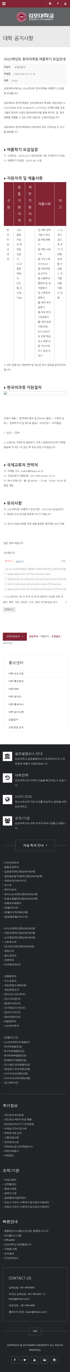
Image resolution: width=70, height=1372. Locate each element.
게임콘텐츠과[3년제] (15, 985)
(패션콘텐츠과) (12, 1016)
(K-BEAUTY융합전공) (15, 1060)
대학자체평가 (11, 1151)
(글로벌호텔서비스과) (16, 916)
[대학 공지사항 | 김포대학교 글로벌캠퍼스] (35, 16)
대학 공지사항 (16, 712)
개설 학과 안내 (34, 845)
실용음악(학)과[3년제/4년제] (19, 871)
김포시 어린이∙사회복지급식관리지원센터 (26, 1202)
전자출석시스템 (12, 1235)
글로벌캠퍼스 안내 (29, 753)
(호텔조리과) (11, 907)
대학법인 (9, 1155)
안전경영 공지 (16, 727)
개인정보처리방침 (14, 1115)
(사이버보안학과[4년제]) (17, 1078)
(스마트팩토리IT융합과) (17, 1042)
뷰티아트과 (10, 889)
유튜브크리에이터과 (15, 880)
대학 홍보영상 (16, 681)
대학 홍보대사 (16, 704)
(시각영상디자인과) (14, 1007)
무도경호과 (10, 980)
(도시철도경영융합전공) (17, 1064)
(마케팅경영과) (12, 964)
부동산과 (9, 950)
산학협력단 (10, 1184)
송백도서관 (10, 1193)
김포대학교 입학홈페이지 (18, 1244)
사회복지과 (10, 942)
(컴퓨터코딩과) (12, 1003)
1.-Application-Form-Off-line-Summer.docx (27, 574)
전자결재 (9, 1253)
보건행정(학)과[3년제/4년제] (19, 937)
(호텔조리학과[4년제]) (16, 912)
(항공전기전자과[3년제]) (17, 1069)
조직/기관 (22, 818)
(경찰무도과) (11, 1037)
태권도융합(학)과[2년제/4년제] (20, 898)
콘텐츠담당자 (14, 636)
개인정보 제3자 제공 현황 (18, 1119)
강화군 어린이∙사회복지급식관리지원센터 (26, 1206)
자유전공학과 (11, 862)
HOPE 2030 (23, 797)
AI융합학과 (10, 1021)
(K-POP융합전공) (13, 1046)
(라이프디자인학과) (14, 994)
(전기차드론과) (12, 998)
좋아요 (9, 561)
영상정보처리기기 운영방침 (19, 1123)
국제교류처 (10, 1179)
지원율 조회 (10, 1249)
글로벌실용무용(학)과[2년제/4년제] (23, 876)
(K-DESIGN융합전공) (15, 1055)
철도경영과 (10, 955)
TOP (35, 1331)
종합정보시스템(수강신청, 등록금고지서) (26, 1230)
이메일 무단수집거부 (15, 1128)
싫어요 (20, 562)
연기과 (8, 885)
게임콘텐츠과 (11, 989)
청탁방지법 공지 (13, 1133)
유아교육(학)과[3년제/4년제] (19, 928)
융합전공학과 (11, 867)
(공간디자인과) (12, 1012)
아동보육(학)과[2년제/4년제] (19, 932)
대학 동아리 (15, 696)
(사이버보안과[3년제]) (16, 1073)
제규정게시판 (11, 1141)
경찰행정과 (10, 976)
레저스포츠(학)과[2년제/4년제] (20, 894)
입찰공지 (13, 719)
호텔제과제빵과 (12, 903)
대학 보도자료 (16, 673)
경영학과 (9, 960)
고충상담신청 (11, 1137)
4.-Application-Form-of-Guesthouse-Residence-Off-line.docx (36, 589)
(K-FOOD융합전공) (14, 1051)
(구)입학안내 (11, 1258)
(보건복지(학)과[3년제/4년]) (19, 946)
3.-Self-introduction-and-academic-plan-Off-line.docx (33, 584)
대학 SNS (14, 688)
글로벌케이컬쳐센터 (15, 1197)
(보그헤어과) (11, 1082)
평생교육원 (10, 1188)
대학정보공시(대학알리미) (18, 1146)
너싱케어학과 (11, 1025)
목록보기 (9, 609)
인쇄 (63, 561)
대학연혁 (21, 775)
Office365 (9, 1240)
